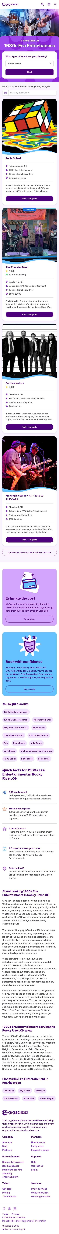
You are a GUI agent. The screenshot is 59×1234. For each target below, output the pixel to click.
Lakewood (9, 1091)
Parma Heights (47, 1098)
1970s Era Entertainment (16, 712)
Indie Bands (36, 743)
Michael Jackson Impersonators (36, 751)
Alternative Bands (42, 720)
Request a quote (40, 1150)
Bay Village (24, 1091)
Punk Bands (27, 759)
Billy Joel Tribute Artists (16, 727)
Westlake (40, 1091)
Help (33, 1162)
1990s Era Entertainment (16, 720)
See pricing (29, 619)
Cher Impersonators (14, 735)
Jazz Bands (9, 751)
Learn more (29, 689)
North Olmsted (11, 1098)
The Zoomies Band (17, 267)
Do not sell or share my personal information (24, 1221)
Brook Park (29, 1098)
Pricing (6, 1192)
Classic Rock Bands (38, 735)
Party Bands (10, 759)
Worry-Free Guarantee (25, 674)
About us (7, 1142)
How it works (38, 1142)
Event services (39, 1188)
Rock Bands (44, 759)
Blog (4, 1146)
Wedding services (40, 1196)
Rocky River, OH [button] (31, 40)
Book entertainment (13, 1162)
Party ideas (37, 1146)
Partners (7, 1150)
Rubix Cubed (13, 158)
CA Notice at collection (13, 1217)
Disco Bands (19, 743)
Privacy (15, 1214)
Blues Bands (39, 727)
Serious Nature (15, 383)
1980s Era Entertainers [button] (29, 45)
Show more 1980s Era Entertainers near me (29, 552)
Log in (34, 1169)
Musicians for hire (12, 1169)
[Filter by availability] (33, 92)
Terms (5, 1214)
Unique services (40, 1192)
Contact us (37, 1165)
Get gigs (6, 1188)
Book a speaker (10, 1165)
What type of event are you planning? (26, 56)
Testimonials (9, 1196)
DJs (6, 743)
